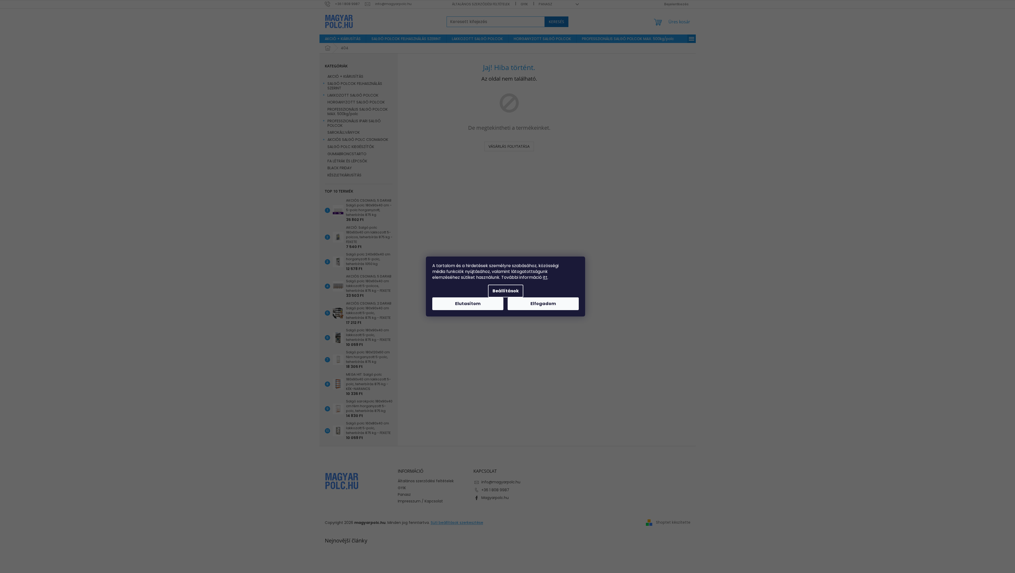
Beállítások (506, 291)
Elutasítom (468, 304)
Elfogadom (543, 304)
